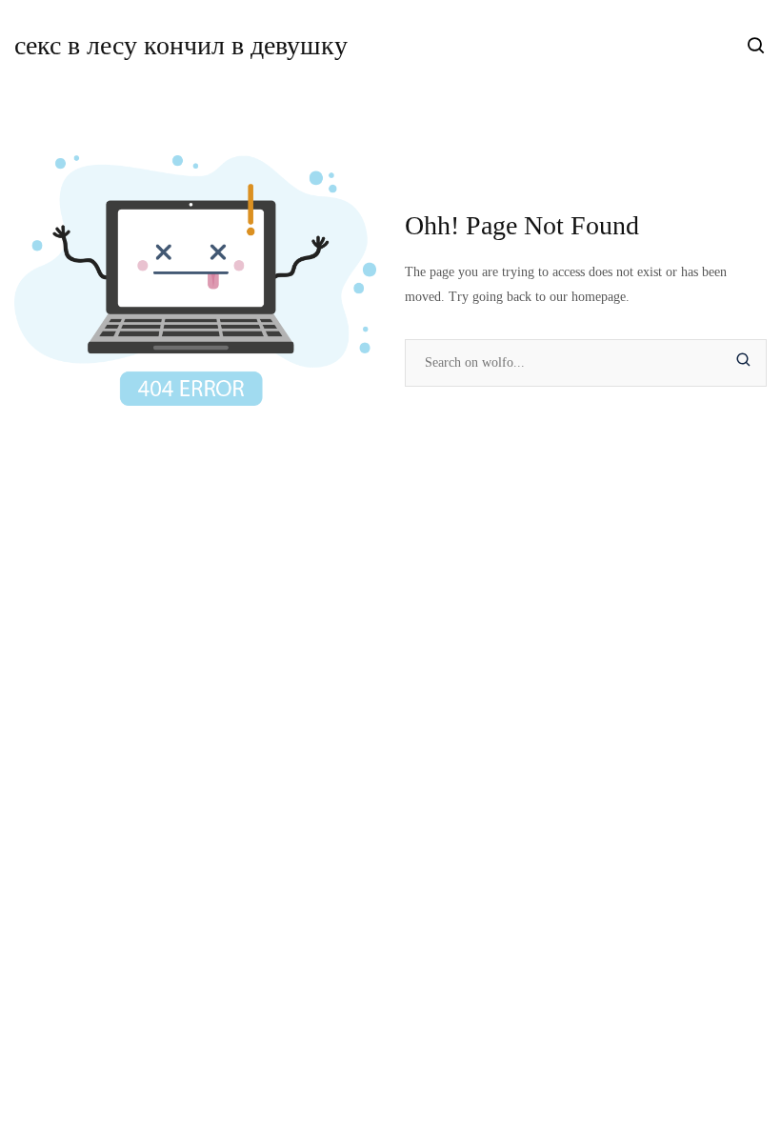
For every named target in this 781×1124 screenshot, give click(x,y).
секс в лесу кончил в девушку (181, 45)
